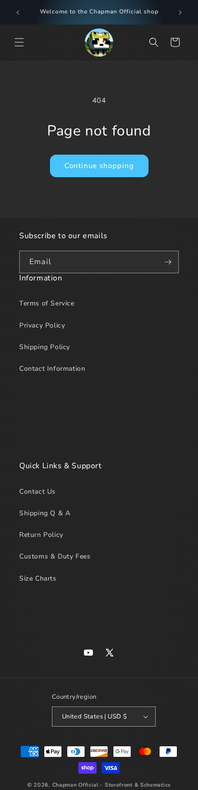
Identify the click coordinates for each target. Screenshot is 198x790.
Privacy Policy (42, 325)
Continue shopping (99, 165)
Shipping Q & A (44, 513)
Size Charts (38, 578)
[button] (19, 42)
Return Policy (41, 534)
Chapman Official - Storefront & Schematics (111, 785)
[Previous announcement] (17, 12)
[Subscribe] (167, 262)
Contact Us (37, 491)
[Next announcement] (180, 12)
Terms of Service (46, 303)
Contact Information (52, 368)
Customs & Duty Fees (54, 556)
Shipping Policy (44, 347)
